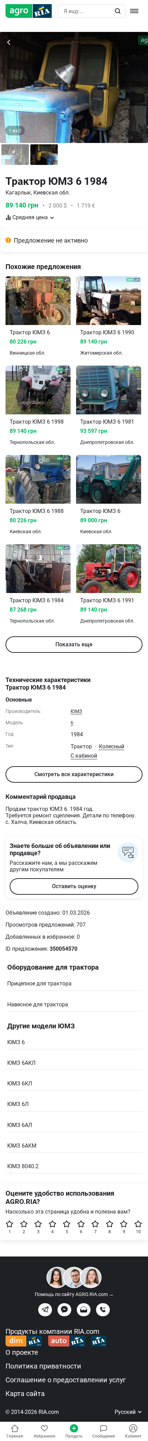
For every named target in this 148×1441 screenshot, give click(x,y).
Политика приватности (43, 1366)
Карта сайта (25, 1393)
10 (138, 1231)
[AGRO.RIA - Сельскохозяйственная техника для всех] (31, 11)
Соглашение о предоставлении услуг (66, 1380)
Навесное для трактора (37, 1004)
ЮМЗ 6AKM (21, 1145)
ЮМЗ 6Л (18, 1104)
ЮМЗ (76, 711)
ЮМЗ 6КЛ (19, 1083)
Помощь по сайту (74, 1294)
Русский (126, 1412)
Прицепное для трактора (39, 983)
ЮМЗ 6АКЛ (21, 1063)
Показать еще (74, 644)
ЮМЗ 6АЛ (19, 1125)
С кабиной (84, 755)
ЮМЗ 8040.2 (23, 1166)
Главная (15, 1436)
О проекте (22, 1352)
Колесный (111, 746)
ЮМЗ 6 (16, 1042)
